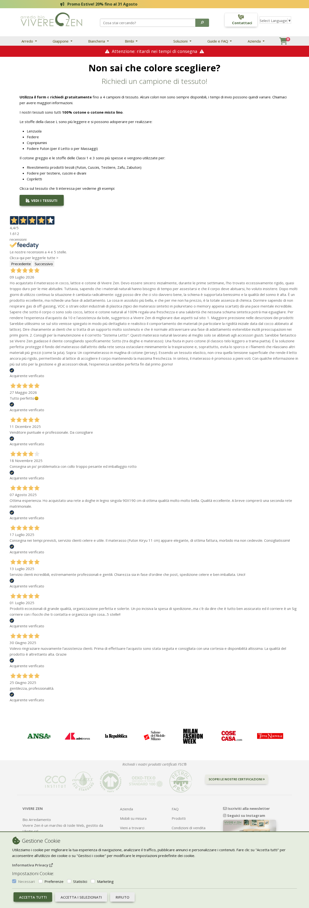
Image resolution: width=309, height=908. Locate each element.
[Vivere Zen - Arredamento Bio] (51, 18)
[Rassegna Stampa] (39, 736)
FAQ (175, 808)
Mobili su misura (133, 818)
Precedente (21, 263)
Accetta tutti (33, 897)
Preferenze (53, 881)
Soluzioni (181, 41)
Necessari (26, 881)
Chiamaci (279, 97)
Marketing (105, 881)
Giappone (61, 41)
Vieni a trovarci (132, 827)
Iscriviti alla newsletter (248, 808)
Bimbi (130, 41)
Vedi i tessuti (43, 200)
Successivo (44, 263)
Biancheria (97, 41)
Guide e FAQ (218, 41)
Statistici (80, 881)
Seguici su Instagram (245, 815)
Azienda (255, 41)
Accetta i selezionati (81, 897)
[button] (202, 23)
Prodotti (179, 818)
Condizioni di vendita (188, 827)
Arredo (27, 41)
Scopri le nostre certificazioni (236, 779)
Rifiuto (122, 897)
